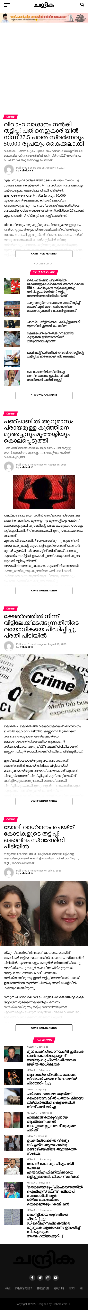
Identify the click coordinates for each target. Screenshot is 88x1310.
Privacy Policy (23, 1288)
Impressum (43, 1288)
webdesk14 (26, 647)
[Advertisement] (44, 69)
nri (81, 1288)
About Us (59, 1288)
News (72, 1288)
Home (7, 1288)
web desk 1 (26, 170)
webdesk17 (26, 467)
